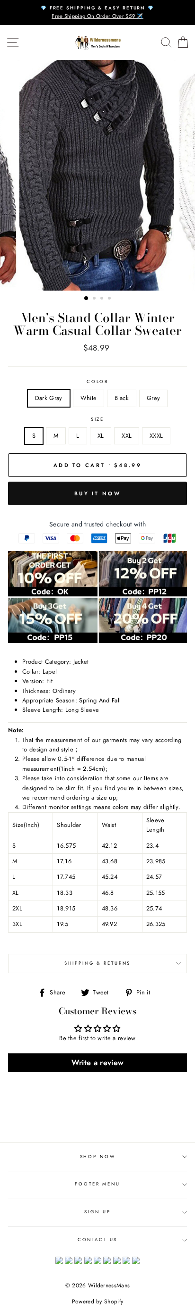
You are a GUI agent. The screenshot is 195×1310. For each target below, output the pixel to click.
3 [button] (102, 299)
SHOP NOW (97, 1156)
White (88, 397)
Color (97, 381)
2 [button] (95, 299)
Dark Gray (48, 397)
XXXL (156, 435)
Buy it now (97, 493)
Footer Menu (97, 1184)
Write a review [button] (97, 1062)
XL (101, 435)
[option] (97, 12)
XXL (127, 435)
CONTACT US (98, 1239)
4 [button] (110, 299)
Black (122, 397)
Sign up (97, 1212)
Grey (153, 397)
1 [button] (86, 298)
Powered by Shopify (98, 1301)
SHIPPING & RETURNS (97, 963)
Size (97, 419)
